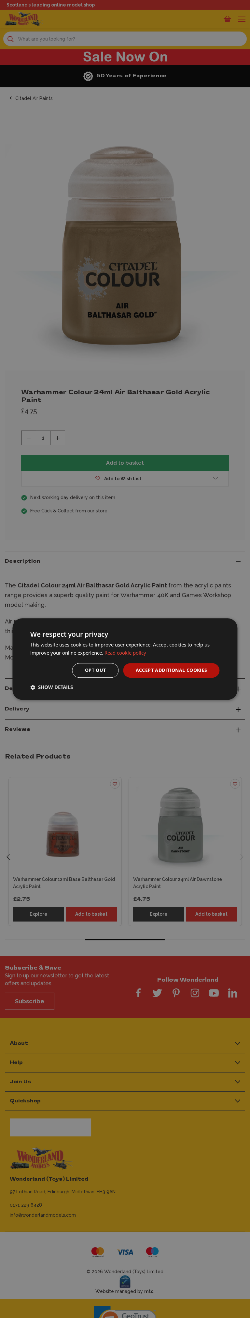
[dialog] (124, 659)
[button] (51, 687)
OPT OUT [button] (95, 670)
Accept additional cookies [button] (171, 670)
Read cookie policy (125, 652)
